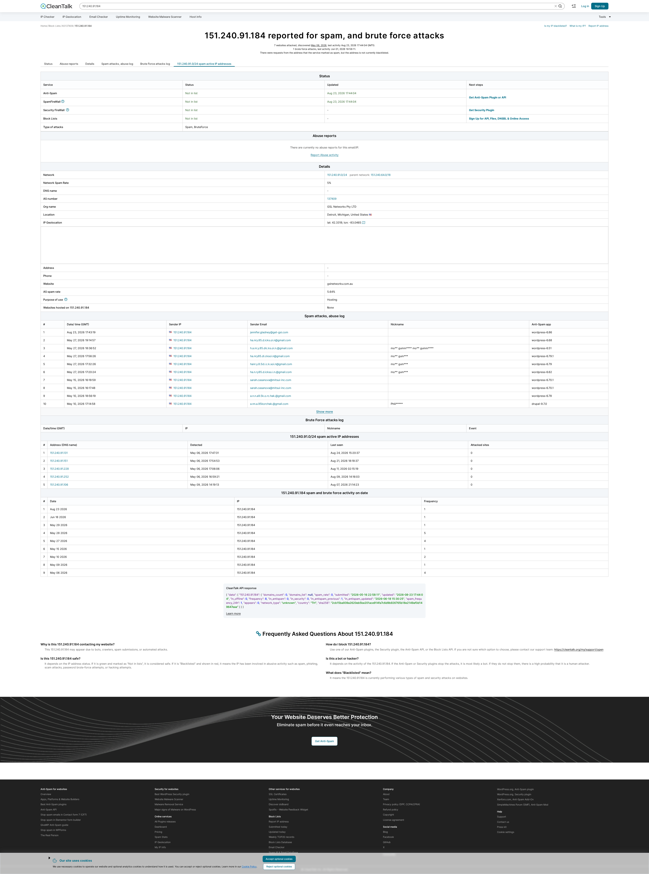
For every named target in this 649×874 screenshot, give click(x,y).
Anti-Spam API (49, 809)
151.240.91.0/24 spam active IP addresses (204, 63)
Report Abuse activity (325, 155)
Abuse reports (69, 63)
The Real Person (49, 835)
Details (89, 63)
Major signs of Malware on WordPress (175, 809)
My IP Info (160, 847)
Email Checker (98, 16)
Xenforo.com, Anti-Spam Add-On (515, 799)
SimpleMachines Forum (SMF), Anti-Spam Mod (522, 804)
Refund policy (390, 809)
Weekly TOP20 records (281, 836)
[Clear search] (556, 6)
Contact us (503, 821)
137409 (331, 198)
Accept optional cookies (279, 858)
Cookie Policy (249, 866)
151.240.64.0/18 (381, 175)
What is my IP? (578, 25)
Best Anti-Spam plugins (53, 804)
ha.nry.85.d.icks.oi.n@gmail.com (270, 340)
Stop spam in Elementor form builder (61, 819)
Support (501, 816)
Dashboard (161, 826)
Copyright (388, 814)
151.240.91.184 (182, 332)
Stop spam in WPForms (53, 830)
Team (386, 799)
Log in (585, 6)
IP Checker (47, 16)
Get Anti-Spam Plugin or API (487, 97)
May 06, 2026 (319, 45)
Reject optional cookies (279, 866)
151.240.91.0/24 (337, 175)
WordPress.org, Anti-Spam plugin (515, 789)
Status (48, 63)
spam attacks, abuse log (117, 63)
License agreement (393, 819)
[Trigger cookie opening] (46, 858)
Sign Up (600, 6)
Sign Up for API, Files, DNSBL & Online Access (499, 118)
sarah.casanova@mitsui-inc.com (270, 380)
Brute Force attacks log (155, 63)
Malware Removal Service (169, 804)
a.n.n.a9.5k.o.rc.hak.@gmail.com (270, 396)
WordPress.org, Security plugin (514, 794)
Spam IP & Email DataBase (283, 852)
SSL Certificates (277, 794)
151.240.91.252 (59, 476)
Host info (196, 16)
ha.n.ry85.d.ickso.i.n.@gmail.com (271, 372)
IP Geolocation (72, 16)
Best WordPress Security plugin (172, 794)
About (386, 794)
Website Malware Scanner (165, 16)
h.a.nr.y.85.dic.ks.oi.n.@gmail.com (271, 348)
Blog (385, 831)
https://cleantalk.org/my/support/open (578, 649)
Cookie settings (505, 832)
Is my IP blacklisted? (555, 25)
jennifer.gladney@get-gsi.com (269, 332)
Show (324, 411)
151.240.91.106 (59, 484)
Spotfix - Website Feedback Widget (288, 809)
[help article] (63, 101)
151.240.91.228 (59, 468)
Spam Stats (161, 836)
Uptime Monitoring (128, 16)
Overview (46, 794)
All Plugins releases (165, 821)
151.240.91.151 (59, 460)
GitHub (387, 842)
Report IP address (598, 25)
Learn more (233, 613)
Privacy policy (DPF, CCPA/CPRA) (401, 804)
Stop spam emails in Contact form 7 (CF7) (64, 814)
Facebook (388, 836)
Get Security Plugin (481, 110)
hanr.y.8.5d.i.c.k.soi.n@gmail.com (271, 364)
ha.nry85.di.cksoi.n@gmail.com (270, 356)
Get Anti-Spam (324, 741)
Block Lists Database (280, 842)
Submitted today (278, 826)
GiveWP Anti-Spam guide (54, 824)
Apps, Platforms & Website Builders (60, 799)
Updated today (277, 831)
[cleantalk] (56, 6)
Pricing (158, 831)
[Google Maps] (364, 222)
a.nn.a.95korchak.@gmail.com (269, 403)
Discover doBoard (279, 804)
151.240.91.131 (59, 453)
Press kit (502, 826)
